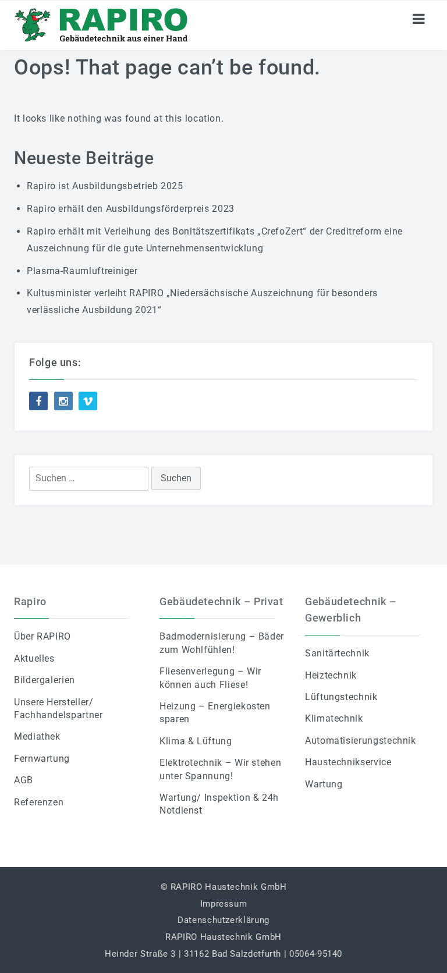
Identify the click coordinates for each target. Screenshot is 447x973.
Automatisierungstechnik (360, 740)
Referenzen (38, 802)
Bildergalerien (44, 680)
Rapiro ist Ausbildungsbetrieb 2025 (105, 185)
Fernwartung (42, 758)
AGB (23, 780)
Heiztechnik (331, 675)
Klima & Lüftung (195, 741)
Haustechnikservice (348, 762)
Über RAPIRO (42, 636)
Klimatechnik (334, 718)
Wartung (323, 784)
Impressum (223, 904)
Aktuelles (34, 658)
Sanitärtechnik (337, 653)
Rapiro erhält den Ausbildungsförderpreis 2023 (131, 208)
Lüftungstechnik (341, 696)
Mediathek (37, 736)
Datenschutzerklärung (223, 920)
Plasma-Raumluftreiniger (82, 270)
